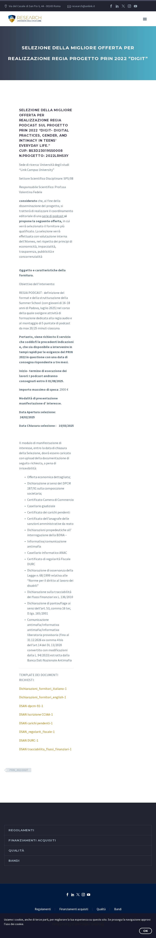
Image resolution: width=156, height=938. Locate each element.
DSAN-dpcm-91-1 (31, 706)
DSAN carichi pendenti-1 (36, 723)
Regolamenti (21, 830)
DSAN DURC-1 (28, 740)
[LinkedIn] (117, 6)
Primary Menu (144, 19)
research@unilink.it (83, 6)
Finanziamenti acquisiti (32, 840)
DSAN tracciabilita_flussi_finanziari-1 (45, 749)
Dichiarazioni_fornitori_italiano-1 (43, 689)
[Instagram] (129, 6)
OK (145, 931)
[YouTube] (135, 6)
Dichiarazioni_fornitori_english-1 (42, 697)
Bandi (14, 861)
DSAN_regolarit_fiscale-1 (37, 732)
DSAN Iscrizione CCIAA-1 (36, 714)
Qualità (16, 850)
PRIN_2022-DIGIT (19, 770)
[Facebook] (111, 6)
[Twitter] (123, 6)
